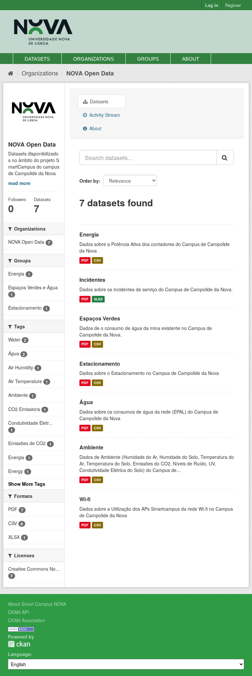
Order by (89, 180)
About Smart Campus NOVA (37, 604)
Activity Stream (104, 115)
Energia (89, 234)
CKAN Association (26, 620)
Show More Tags (26, 484)
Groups (148, 59)
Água (86, 402)
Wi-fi (85, 499)
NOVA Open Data (90, 73)
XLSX (98, 299)
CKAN (19, 644)
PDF (84, 260)
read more (19, 183)
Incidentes (92, 279)
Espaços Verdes (99, 318)
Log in (211, 5)
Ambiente (91, 447)
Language (19, 654)
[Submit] (225, 157)
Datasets (37, 59)
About (190, 59)
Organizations (93, 59)
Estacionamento (99, 363)
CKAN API (18, 612)
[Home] (10, 73)
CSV (97, 260)
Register (233, 5)
